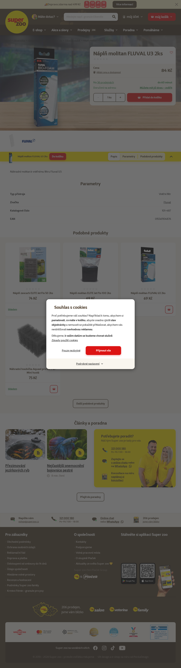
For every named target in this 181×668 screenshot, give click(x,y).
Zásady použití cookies (65, 340)
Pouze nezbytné (71, 350)
